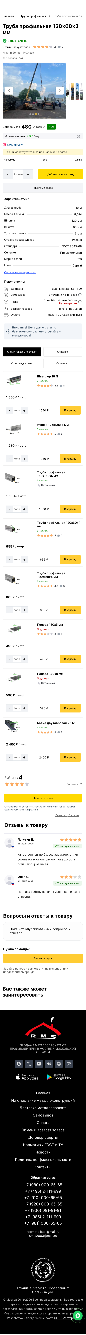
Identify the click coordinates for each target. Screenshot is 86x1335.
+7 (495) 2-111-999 (43, 1191)
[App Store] (27, 1077)
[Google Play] (59, 1077)
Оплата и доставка (22, 363)
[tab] (30, 114)
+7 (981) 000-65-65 (43, 1223)
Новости (43, 1152)
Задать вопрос (43, 958)
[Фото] (34, 91)
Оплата (43, 1122)
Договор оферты (43, 1137)
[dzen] (59, 1064)
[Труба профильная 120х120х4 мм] (13, 584)
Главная (43, 1093)
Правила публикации (67, 815)
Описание (63, 351)
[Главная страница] (43, 1029)
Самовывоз (62, 363)
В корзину (70, 410)
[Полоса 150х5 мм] (13, 634)
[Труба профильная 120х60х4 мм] (13, 533)
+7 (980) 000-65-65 (43, 1184)
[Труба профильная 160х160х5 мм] (13, 483)
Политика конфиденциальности (43, 1159)
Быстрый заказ (43, 187)
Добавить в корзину (60, 174)
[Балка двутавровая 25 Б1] (13, 732)
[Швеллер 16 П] (13, 385)
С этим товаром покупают (22, 351)
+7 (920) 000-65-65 (43, 1204)
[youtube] (39, 1064)
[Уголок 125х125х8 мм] (13, 434)
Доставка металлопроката (43, 1108)
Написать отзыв (43, 798)
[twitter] (29, 1064)
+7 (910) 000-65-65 (43, 1197)
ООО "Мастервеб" (66, 1318)
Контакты (43, 1167)
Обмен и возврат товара (43, 1130)
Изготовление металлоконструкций (43, 1100)
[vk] (49, 1064)
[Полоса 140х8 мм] (13, 683)
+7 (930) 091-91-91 (43, 1210)
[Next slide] (60, 91)
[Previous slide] (9, 91)
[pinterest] (19, 1064)
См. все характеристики (20, 272)
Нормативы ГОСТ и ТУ (43, 1145)
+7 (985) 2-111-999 (43, 1216)
